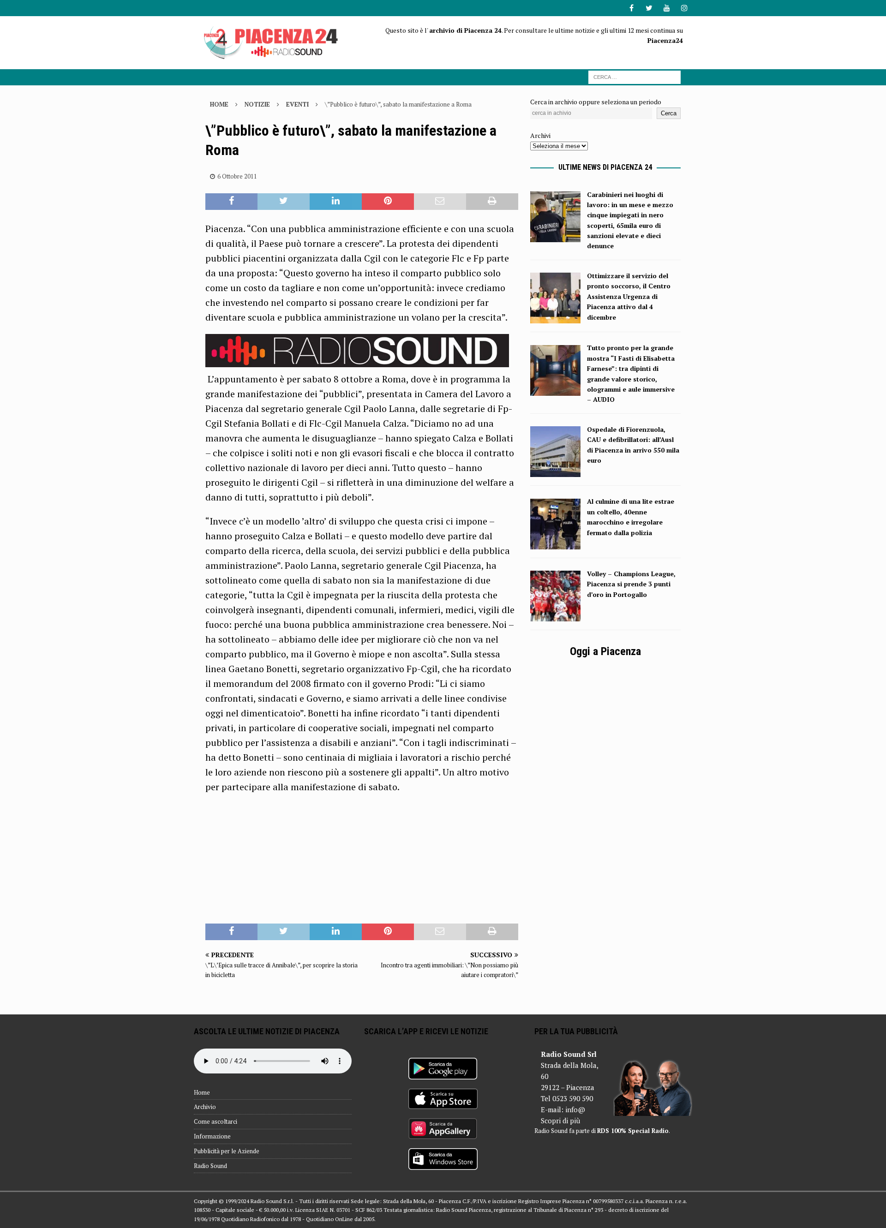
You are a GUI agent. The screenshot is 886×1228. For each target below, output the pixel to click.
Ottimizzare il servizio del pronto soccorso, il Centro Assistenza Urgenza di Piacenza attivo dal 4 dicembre (628, 296)
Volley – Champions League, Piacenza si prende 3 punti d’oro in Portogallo (631, 584)
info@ (575, 1109)
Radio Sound (210, 1166)
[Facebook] (631, 8)
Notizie (257, 104)
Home (202, 1092)
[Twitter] (649, 8)
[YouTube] (667, 8)
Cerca (668, 113)
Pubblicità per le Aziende (226, 1151)
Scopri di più (560, 1120)
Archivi (540, 135)
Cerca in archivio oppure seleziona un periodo (595, 101)
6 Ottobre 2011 (237, 176)
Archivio (205, 1107)
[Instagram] (684, 8)
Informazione (212, 1136)
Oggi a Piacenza (605, 651)
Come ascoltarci (215, 1121)
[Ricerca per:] (634, 76)
